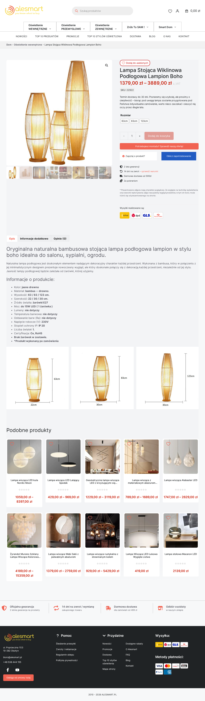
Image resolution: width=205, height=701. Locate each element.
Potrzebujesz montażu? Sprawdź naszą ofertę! (159, 146)
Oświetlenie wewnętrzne (28, 44)
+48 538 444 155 (12, 662)
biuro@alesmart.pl (12, 657)
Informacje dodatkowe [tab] (34, 238)
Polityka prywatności (67, 660)
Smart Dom (165, 27)
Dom (9, 44)
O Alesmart (131, 649)
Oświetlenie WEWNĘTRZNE (38, 27)
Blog (152, 36)
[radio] (124, 121)
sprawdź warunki (149, 171)
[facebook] (7, 669)
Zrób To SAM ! (136, 27)
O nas (167, 36)
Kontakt (184, 36)
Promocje (72, 36)
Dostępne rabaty (134, 643)
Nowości (21, 36)
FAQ (128, 654)
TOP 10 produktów (46, 36)
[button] (107, 65)
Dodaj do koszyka (159, 135)
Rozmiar (125, 115)
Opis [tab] (12, 238)
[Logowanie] (177, 11)
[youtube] (17, 669)
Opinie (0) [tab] (60, 238)
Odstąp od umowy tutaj (18, 677)
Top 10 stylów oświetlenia (104, 36)
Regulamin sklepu (65, 654)
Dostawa (135, 36)
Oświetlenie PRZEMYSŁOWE (71, 27)
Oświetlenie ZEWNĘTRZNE (104, 27)
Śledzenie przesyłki (66, 643)
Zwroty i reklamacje (66, 649)
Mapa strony (108, 669)
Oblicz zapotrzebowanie (179, 156)
